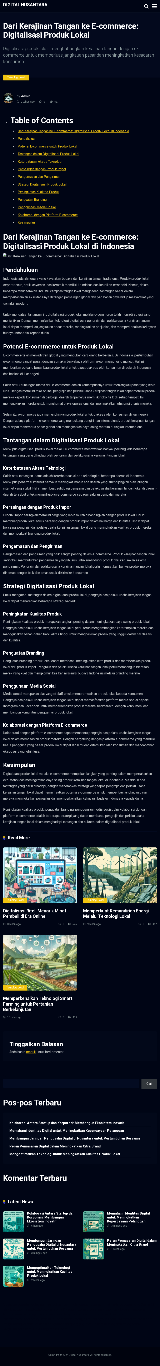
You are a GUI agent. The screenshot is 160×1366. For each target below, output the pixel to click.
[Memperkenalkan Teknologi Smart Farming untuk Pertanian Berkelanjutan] (40, 963)
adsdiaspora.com (69, 1314)
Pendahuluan (27, 139)
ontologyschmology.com (122, 1324)
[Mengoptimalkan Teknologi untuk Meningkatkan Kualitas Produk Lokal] (13, 1285)
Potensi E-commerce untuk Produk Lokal (47, 146)
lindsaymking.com (77, 1319)
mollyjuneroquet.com (18, 1324)
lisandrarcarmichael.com (134, 1319)
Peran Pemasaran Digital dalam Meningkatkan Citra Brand (55, 1146)
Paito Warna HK (143, 1305)
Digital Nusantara (25, 4)
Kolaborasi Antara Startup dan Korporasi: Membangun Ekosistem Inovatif (67, 1123)
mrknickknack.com (118, 1305)
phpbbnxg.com (13, 1309)
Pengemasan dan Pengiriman (39, 177)
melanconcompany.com (87, 1305)
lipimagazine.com (103, 1319)
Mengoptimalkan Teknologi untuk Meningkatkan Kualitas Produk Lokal (64, 1154)
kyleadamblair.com (49, 1319)
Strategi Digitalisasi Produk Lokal (42, 184)
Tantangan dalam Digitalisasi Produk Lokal (48, 154)
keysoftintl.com (58, 1305)
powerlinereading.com (70, 1309)
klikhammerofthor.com (19, 1319)
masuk (31, 1052)
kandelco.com (36, 1305)
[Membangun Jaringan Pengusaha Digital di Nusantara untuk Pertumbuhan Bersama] (13, 1258)
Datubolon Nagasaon (49, 1324)
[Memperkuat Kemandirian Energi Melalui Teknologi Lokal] (120, 875)
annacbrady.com (113, 1314)
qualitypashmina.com (129, 1309)
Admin (25, 96)
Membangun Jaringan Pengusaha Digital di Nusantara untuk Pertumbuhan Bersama (74, 1138)
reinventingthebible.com (49, 1329)
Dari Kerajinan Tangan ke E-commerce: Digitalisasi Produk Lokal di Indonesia (73, 131)
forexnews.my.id (15, 1314)
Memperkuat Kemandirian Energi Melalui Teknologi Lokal (116, 913)
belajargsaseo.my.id (42, 1314)
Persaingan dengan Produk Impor (42, 169)
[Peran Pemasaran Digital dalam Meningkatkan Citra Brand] (93, 1258)
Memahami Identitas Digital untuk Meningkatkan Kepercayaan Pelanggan (66, 1131)
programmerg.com (100, 1309)
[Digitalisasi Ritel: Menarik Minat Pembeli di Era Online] (40, 875)
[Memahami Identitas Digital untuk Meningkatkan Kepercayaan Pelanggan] (93, 1231)
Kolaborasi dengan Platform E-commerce (48, 215)
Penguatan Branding (32, 200)
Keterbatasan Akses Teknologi (40, 162)
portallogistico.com (39, 1309)
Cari (6, 1076)
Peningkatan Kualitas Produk (38, 192)
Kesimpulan (26, 222)
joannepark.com (14, 1305)
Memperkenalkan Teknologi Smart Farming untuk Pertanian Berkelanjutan (37, 1004)
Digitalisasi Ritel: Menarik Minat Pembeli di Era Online (34, 913)
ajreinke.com (92, 1314)
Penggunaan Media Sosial (37, 207)
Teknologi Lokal (16, 77)
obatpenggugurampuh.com (84, 1324)
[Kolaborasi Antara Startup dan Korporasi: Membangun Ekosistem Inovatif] (13, 1231)
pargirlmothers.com (17, 1329)
